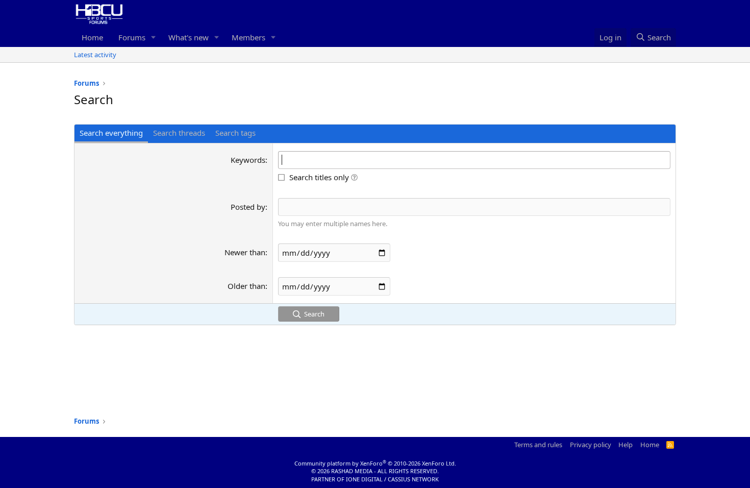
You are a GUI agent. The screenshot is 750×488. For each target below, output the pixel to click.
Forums (131, 37)
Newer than (244, 252)
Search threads (179, 133)
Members (248, 37)
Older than (246, 286)
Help (625, 444)
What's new (188, 37)
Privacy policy (590, 444)
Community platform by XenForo (375, 463)
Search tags (235, 133)
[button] (153, 37)
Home (92, 37)
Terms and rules (538, 444)
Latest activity (95, 54)
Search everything (111, 133)
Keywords (248, 160)
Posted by (248, 207)
